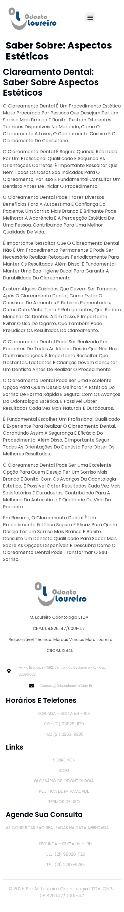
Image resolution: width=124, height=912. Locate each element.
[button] (90, 17)
